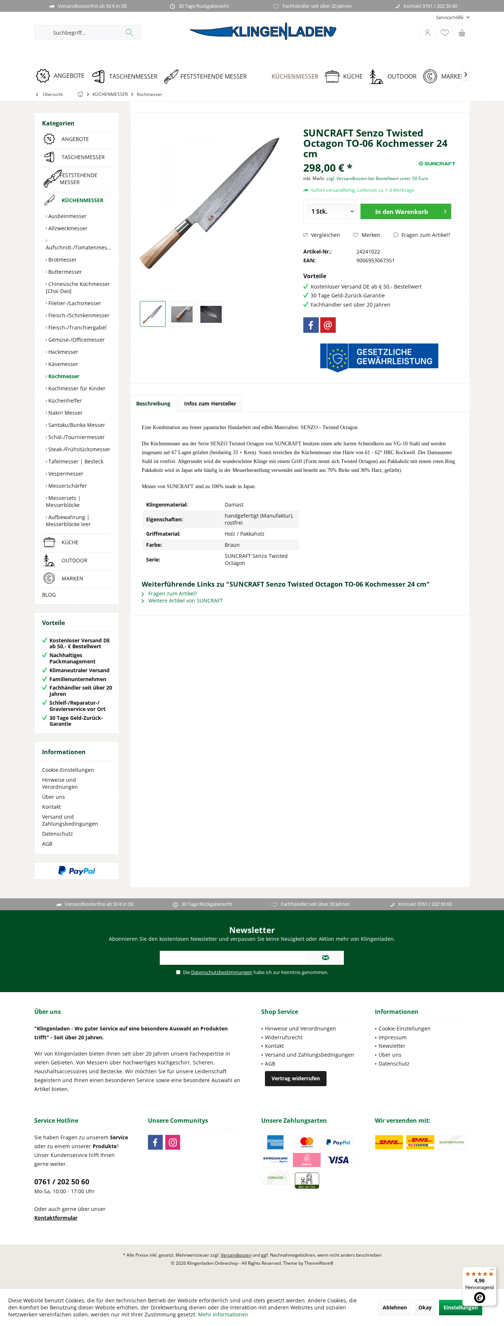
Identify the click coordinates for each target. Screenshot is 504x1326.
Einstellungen (460, 1307)
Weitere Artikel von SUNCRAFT (185, 600)
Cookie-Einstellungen (68, 769)
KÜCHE (70, 542)
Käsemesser (62, 363)
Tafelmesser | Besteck (75, 461)
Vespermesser (65, 473)
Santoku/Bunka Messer (76, 424)
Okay (425, 1307)
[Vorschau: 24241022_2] (182, 314)
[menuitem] (450, 17)
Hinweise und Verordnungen (60, 783)
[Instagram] (172, 1142)
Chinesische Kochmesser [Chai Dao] (78, 287)
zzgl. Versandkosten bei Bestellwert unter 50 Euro (377, 178)
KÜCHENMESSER (82, 200)
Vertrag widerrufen (296, 1078)
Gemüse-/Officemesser (76, 339)
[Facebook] (311, 325)
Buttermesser (64, 271)
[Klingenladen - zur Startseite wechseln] (263, 31)
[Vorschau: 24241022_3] (211, 314)
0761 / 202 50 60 (61, 1182)
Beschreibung (153, 403)
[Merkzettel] (444, 32)
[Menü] (492, 1271)
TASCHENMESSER (83, 156)
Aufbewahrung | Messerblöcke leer (68, 521)
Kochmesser (63, 376)
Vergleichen (325, 234)
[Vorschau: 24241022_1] (153, 314)
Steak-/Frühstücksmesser (78, 449)
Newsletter (392, 1045)
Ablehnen (395, 1307)
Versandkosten (236, 1255)
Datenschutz (57, 833)
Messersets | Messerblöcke (63, 501)
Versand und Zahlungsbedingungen (70, 820)
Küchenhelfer (64, 400)
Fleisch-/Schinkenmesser (78, 315)
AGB (47, 843)
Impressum (393, 1037)
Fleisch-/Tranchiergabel (77, 327)
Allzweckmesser (67, 228)
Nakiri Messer (65, 412)
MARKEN (72, 578)
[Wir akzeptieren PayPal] (76, 871)
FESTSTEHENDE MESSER (78, 179)
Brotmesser (62, 259)
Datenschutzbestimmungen (221, 972)
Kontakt (51, 806)
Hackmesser (62, 351)
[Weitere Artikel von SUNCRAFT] (436, 163)
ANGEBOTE (75, 138)
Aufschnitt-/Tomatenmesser (78, 247)
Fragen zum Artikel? (425, 234)
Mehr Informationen (223, 1314)
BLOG (49, 594)
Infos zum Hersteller (210, 403)
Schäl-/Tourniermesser (76, 437)
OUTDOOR (74, 560)
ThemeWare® (319, 1263)
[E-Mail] (328, 325)
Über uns (53, 796)
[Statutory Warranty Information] (379, 357)
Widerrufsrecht (284, 1037)
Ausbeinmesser (67, 216)
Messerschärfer (67, 485)
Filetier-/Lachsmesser (74, 303)
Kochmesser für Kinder (76, 388)
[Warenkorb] (462, 32)
